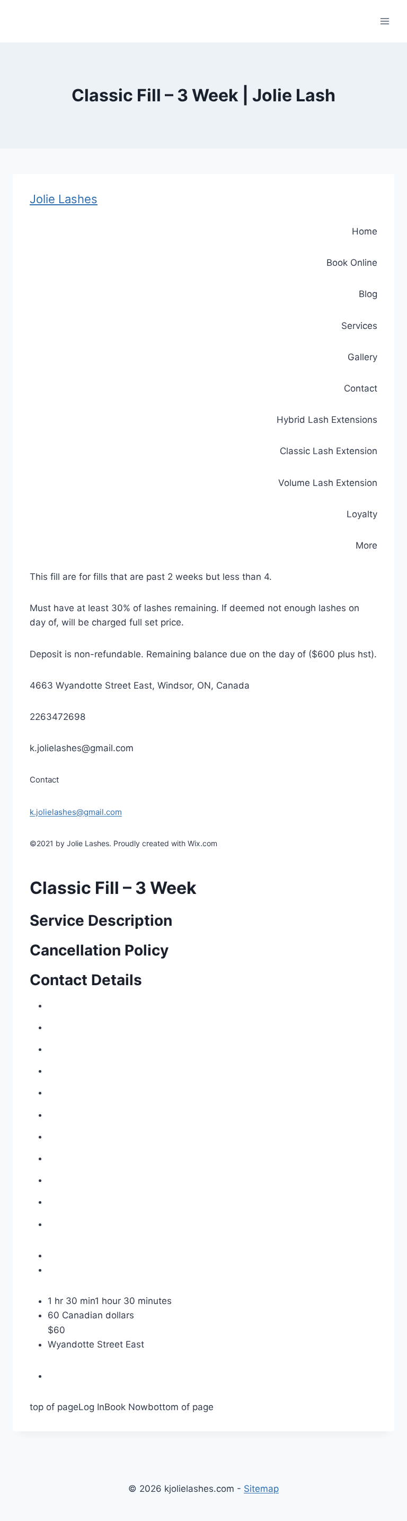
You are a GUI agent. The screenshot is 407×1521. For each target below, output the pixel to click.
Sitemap (261, 1488)
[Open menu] (384, 21)
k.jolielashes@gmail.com (76, 812)
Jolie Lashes (64, 199)
